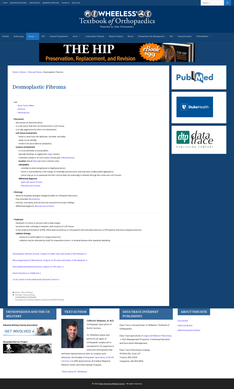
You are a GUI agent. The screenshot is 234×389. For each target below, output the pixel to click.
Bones (31, 36)
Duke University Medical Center (112, 384)
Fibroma (21, 109)
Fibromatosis (23, 112)
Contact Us (65, 3)
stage (49, 154)
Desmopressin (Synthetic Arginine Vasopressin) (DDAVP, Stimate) (39, 300)
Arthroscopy (19, 36)
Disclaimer (183, 320)
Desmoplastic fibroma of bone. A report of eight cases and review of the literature (49, 254)
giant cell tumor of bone (31, 182)
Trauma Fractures (185, 36)
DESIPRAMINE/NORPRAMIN (25, 297)
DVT (43, 36)
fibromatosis (34, 199)
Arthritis (5, 36)
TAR (171, 36)
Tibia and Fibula (27, 292)
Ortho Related (202, 36)
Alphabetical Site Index (51, 3)
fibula (35, 161)
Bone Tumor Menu (26, 105)
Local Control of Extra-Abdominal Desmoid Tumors (35, 279)
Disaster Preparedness (59, 36)
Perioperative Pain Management (151, 36)
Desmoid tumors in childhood (26, 273)
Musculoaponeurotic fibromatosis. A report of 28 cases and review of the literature (49, 260)
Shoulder (18, 295)
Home (5, 3)
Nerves (130, 36)
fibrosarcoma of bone (30, 185)
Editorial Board (34, 3)
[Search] (227, 3)
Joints (75, 36)
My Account (76, 3)
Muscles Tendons (116, 36)
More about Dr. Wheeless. (75, 371)
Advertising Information (18, 3)
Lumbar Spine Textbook (94, 36)
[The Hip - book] (117, 61)
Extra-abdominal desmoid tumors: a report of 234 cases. (37, 266)
